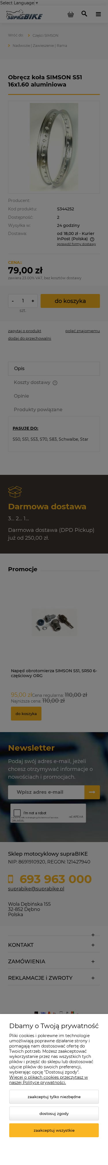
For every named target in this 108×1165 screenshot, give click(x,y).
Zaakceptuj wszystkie (54, 1130)
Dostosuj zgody (54, 1113)
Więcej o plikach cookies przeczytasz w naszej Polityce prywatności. (48, 1080)
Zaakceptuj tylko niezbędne (54, 1096)
